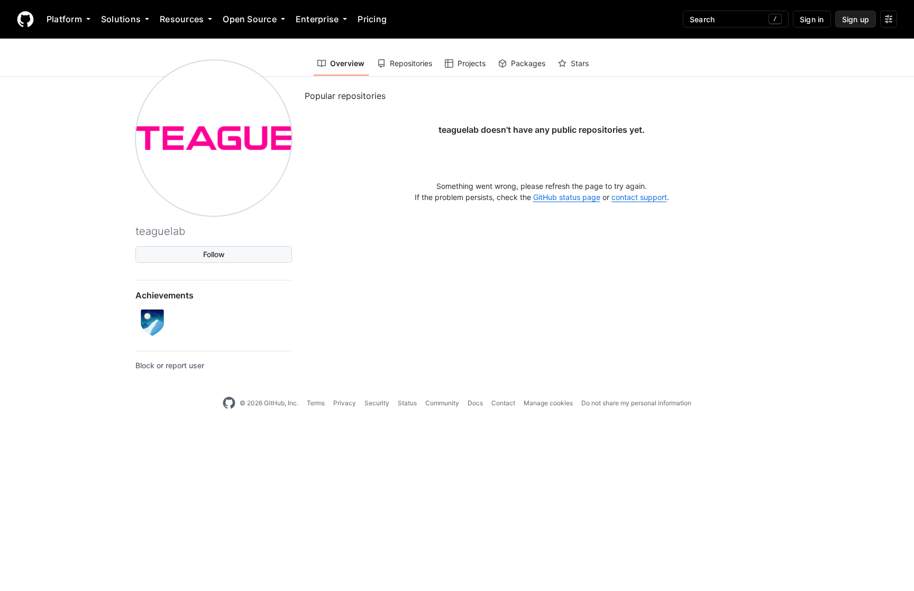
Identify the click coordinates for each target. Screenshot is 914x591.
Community (442, 403)
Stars (580, 63)
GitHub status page (566, 197)
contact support (639, 197)
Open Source (250, 19)
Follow (214, 254)
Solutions (121, 19)
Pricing (372, 19)
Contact (503, 403)
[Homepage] (25, 19)
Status (407, 403)
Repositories (411, 63)
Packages (528, 63)
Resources (182, 19)
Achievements (164, 295)
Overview (347, 63)
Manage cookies (548, 403)
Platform (64, 19)
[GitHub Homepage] (229, 403)
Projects (472, 63)
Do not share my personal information (636, 403)
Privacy (344, 403)
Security (376, 403)
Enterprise (317, 19)
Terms (316, 403)
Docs (475, 403)
